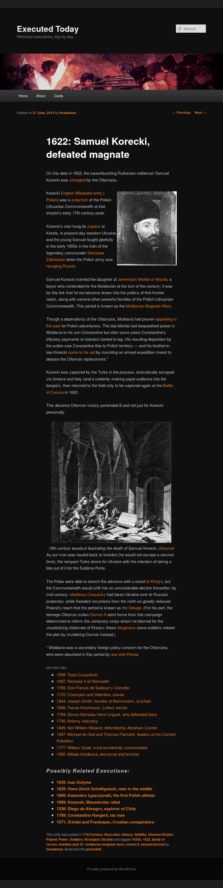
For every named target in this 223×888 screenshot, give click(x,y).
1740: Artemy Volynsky (77, 721)
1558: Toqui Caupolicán (77, 674)
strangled (77, 180)
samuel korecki (153, 844)
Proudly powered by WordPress (111, 869)
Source (166, 548)
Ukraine (107, 839)
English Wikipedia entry (81, 193)
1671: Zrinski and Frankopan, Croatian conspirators (105, 822)
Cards (58, 95)
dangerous (126, 627)
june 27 (78, 844)
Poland (51, 839)
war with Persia (124, 654)
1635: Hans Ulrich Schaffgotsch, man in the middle (104, 789)
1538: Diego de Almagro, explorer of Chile (96, 809)
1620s (136, 839)
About (40, 95)
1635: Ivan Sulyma (74, 782)
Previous (182, 112)
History (127, 834)
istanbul (65, 844)
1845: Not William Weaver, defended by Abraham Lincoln (107, 727)
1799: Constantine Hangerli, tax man (91, 815)
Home (23, 95)
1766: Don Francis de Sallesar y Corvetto (93, 687)
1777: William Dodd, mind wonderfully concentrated (102, 747)
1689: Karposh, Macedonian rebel (88, 802)
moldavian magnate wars (104, 844)
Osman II (98, 614)
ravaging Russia (60, 266)
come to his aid (81, 352)
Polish (51, 199)
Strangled (91, 839)
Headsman (67, 112)
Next (200, 112)
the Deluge (131, 607)
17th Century (93, 834)
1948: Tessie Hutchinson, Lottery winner (92, 707)
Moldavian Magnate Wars (148, 306)
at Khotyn (154, 581)
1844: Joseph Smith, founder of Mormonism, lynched (103, 701)
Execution (112, 834)
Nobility (140, 834)
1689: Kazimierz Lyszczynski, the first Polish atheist (106, 795)
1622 (146, 839)
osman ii (132, 844)
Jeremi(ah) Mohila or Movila (142, 279)
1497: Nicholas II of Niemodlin (83, 681)
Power (63, 839)
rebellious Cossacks (87, 594)
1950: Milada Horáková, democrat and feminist (98, 754)
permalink (93, 849)
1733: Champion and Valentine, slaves (90, 694)
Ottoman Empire (160, 834)
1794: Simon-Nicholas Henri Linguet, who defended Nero (107, 714)
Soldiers (76, 839)
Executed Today (48, 28)
